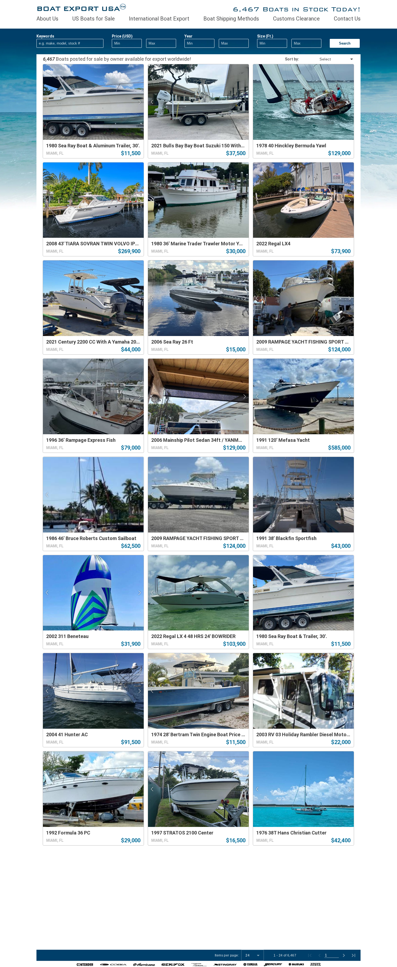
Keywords (45, 36)
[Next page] (344, 955)
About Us (47, 18)
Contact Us (347, 18)
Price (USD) (122, 36)
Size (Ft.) (265, 36)
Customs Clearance (296, 18)
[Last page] (353, 955)
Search (345, 43)
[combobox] (326, 59)
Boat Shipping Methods (231, 18)
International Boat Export (159, 18)
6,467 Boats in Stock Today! (297, 9)
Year (188, 36)
